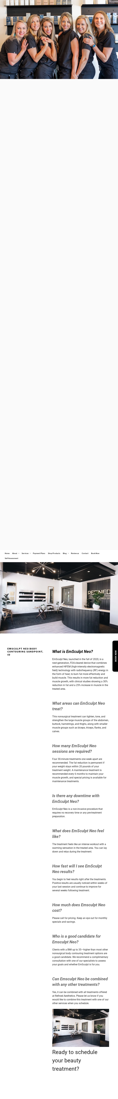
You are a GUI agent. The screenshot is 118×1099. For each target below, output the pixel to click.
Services (25, 553)
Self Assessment (11, 558)
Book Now (95, 553)
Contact (85, 553)
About (14, 553)
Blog (65, 553)
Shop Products (54, 553)
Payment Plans (39, 553)
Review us (75, 553)
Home (7, 553)
